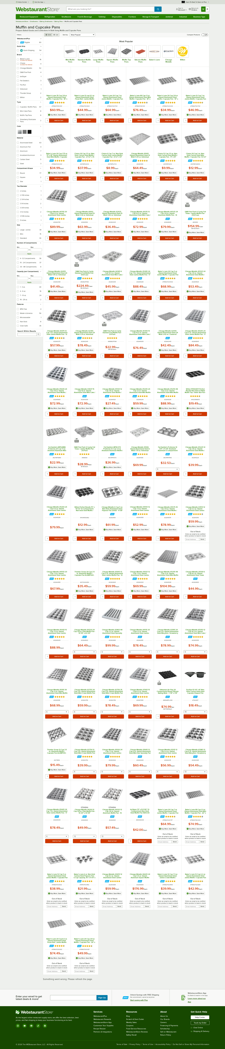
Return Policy (165, 1035)
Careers (163, 1022)
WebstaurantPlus (100, 1016)
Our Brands (165, 1019)
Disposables (117, 17)
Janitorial (169, 17)
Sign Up (102, 997)
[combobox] (110, 9)
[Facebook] (31, 1026)
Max (32, 247)
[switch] (205, 34)
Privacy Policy (134, 1044)
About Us (164, 1016)
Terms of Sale (121, 1044)
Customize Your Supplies (103, 1026)
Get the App (39, 2)
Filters (19, 35)
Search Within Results (26, 331)
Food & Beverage (85, 17)
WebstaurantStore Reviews (137, 1032)
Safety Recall (131, 1035)
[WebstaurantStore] (48, 1012)
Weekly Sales (131, 1022)
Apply (29, 254)
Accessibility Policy (163, 1044)
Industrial (183, 17)
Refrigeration (50, 17)
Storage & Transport (150, 17)
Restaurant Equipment (29, 17)
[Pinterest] (45, 1026)
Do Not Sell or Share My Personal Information (191, 1044)
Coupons (129, 1026)
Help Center (22, 2)
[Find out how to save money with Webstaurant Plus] (51, 102)
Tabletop (101, 17)
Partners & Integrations (102, 1032)
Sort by (65, 35)
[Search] (38, 334)
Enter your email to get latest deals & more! (29, 997)
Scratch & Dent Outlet (135, 1019)
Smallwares (66, 17)
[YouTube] (25, 1026)
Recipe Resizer (99, 1029)
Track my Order (200, 1023)
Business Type (199, 17)
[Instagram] (18, 1026)
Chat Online (198, 1028)
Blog (128, 1016)
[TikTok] (38, 1026)
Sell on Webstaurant (168, 1032)
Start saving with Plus (139, 1000)
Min (18, 247)
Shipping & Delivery (201, 1031)
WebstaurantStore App (102, 1022)
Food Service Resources (136, 1029)
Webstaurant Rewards (102, 1019)
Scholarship (165, 1029)
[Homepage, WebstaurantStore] (38, 9)
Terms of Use (148, 1044)
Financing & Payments (169, 1026)
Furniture (132, 17)
